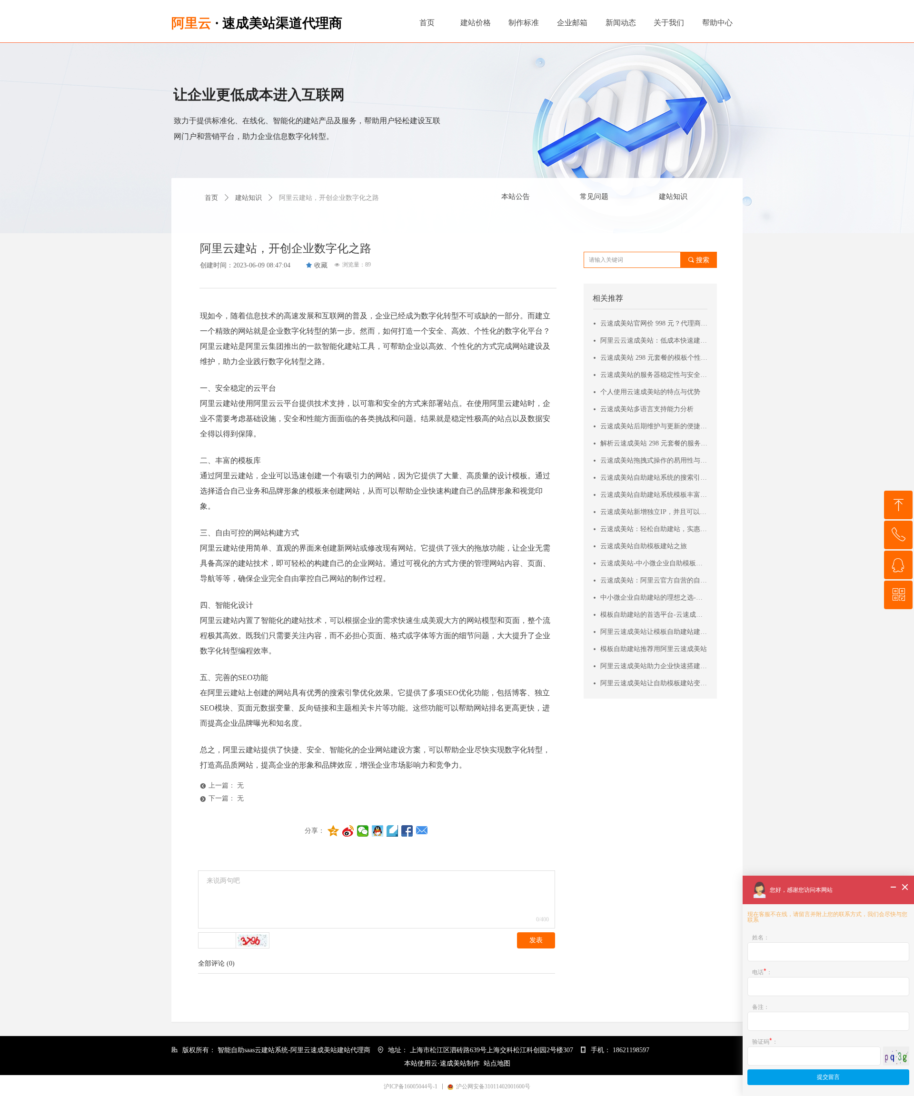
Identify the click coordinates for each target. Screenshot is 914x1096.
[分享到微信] (363, 831)
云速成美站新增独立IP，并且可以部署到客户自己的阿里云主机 (654, 511)
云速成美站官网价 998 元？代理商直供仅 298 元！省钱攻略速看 (654, 323)
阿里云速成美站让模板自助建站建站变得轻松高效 (654, 631)
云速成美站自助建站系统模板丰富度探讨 (654, 494)
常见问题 (594, 196)
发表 (536, 940)
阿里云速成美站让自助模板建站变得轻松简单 (654, 683)
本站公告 (515, 196)
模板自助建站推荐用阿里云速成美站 (653, 648)
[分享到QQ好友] (378, 831)
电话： (762, 972)
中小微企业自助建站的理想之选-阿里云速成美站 (654, 597)
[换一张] (252, 940)
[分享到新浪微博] (348, 831)
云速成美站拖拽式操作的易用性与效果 (654, 460)
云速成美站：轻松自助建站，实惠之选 (654, 529)
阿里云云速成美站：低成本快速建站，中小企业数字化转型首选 (654, 340)
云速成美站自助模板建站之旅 (643, 546)
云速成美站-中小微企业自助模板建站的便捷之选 (654, 563)
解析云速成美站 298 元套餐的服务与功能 (654, 443)
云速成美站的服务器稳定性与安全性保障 (654, 374)
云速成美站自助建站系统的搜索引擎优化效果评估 (654, 477)
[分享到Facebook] (407, 831)
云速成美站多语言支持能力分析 (647, 409)
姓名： (760, 937)
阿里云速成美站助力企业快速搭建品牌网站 (654, 666)
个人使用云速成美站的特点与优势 (650, 391)
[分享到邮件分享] (422, 831)
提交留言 (828, 1077)
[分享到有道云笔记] (392, 831)
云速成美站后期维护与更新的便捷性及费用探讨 (654, 426)
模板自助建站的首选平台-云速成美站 (654, 614)
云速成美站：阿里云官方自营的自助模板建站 (654, 580)
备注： (760, 1007)
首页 (211, 197)
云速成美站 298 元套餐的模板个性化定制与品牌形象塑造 (654, 357)
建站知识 (673, 196)
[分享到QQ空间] (333, 831)
